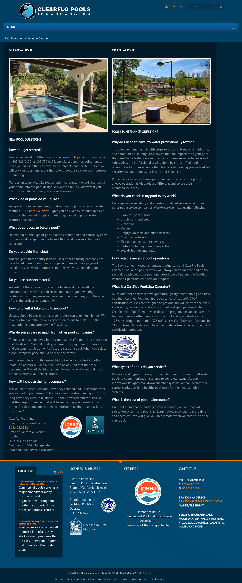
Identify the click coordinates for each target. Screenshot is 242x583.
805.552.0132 (190, 488)
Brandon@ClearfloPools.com (200, 501)
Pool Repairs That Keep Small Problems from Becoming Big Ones (39, 522)
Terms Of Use (74, 573)
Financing (49, 263)
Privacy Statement (91, 573)
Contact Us (69, 157)
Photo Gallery (36, 211)
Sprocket (147, 573)
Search (221, 6)
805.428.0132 (18, 427)
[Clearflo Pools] (55, 11)
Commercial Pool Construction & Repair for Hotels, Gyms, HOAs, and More (38, 482)
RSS (174, 6)
